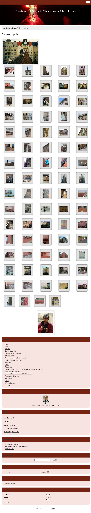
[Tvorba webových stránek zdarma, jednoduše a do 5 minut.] (50, 509)
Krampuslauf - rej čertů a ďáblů (15, 358)
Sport (7, 381)
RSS (53, 509)
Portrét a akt (9, 367)
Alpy (6, 344)
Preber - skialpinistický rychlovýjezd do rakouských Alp (24, 369)
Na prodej (8, 362)
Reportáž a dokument (12, 376)
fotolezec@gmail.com (11, 432)
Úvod (5, 28)
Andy (6, 346)
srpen (44, 472)
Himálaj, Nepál (10, 356)
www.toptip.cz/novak (12, 444)
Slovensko (8, 378)
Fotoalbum (12, 28)
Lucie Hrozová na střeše (13, 360)
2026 (48, 472)
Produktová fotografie (12, 372)
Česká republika (10, 351)
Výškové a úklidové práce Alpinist (16, 446)
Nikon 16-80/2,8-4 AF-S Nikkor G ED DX (46, 405)
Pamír (7, 365)
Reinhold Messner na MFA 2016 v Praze (18, 374)
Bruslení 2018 (9, 449)
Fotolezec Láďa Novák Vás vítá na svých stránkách (46, 11)
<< (9, 472)
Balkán (7, 349)
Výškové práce (10, 383)
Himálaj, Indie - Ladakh (13, 353)
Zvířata (7, 385)
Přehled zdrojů (10, 483)
